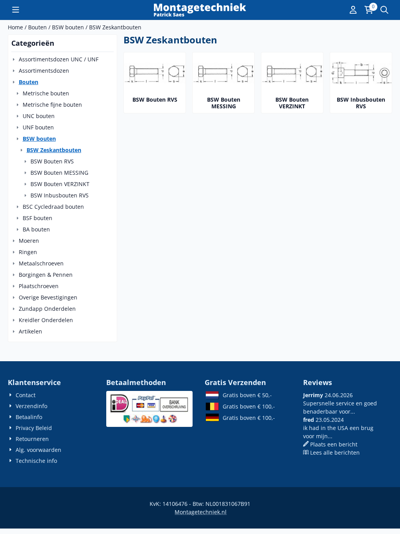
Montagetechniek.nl (201, 512)
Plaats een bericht (333, 444)
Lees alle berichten (335, 452)
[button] (15, 10)
